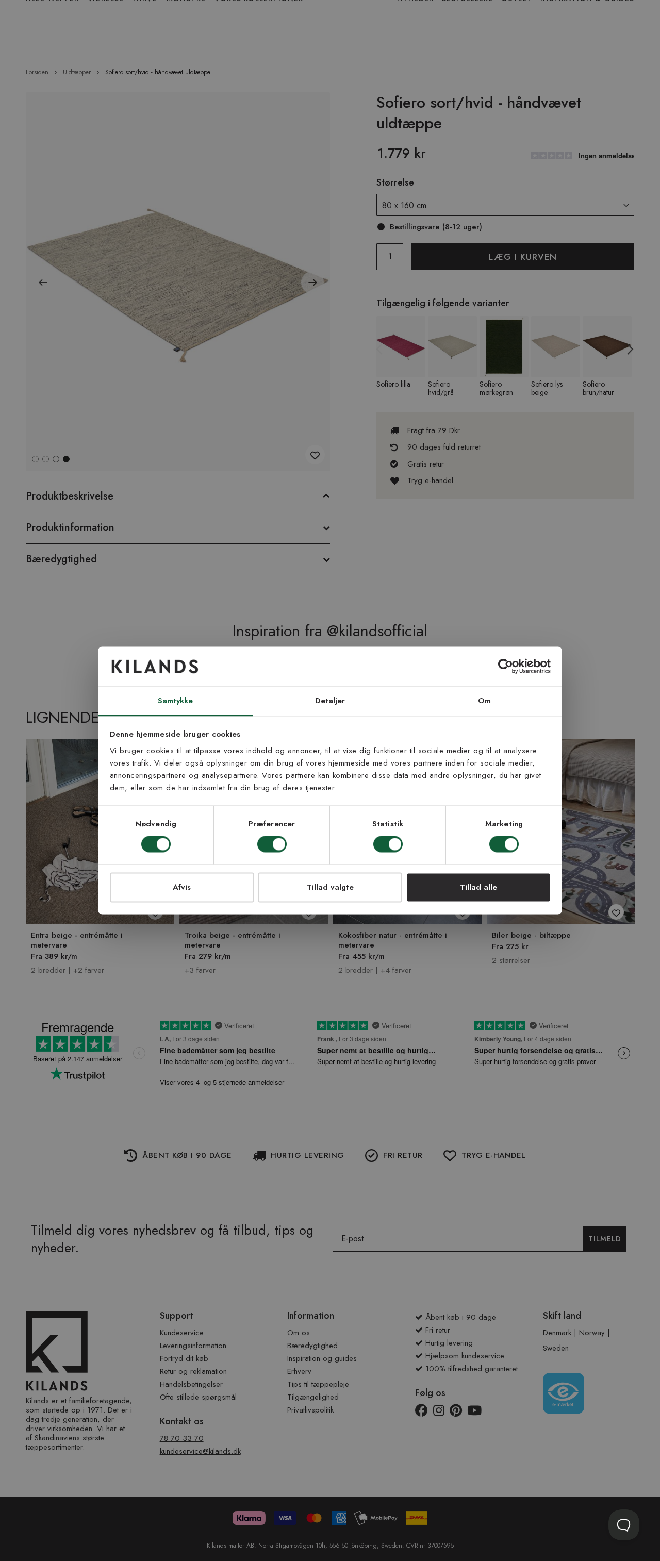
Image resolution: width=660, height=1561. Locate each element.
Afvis (182, 887)
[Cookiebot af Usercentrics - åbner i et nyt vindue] (505, 666)
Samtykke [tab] (175, 700)
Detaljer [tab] (330, 700)
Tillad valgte (330, 887)
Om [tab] (484, 700)
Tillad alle (478, 887)
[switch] (272, 845)
